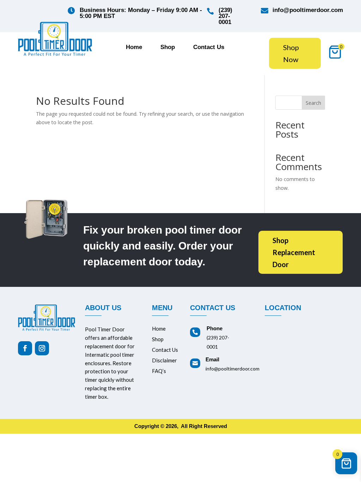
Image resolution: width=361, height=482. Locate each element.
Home (134, 47)
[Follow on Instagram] (42, 348)
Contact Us (208, 47)
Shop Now (291, 53)
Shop (167, 47)
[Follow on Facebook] (25, 348)
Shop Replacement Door (294, 252)
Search (313, 103)
